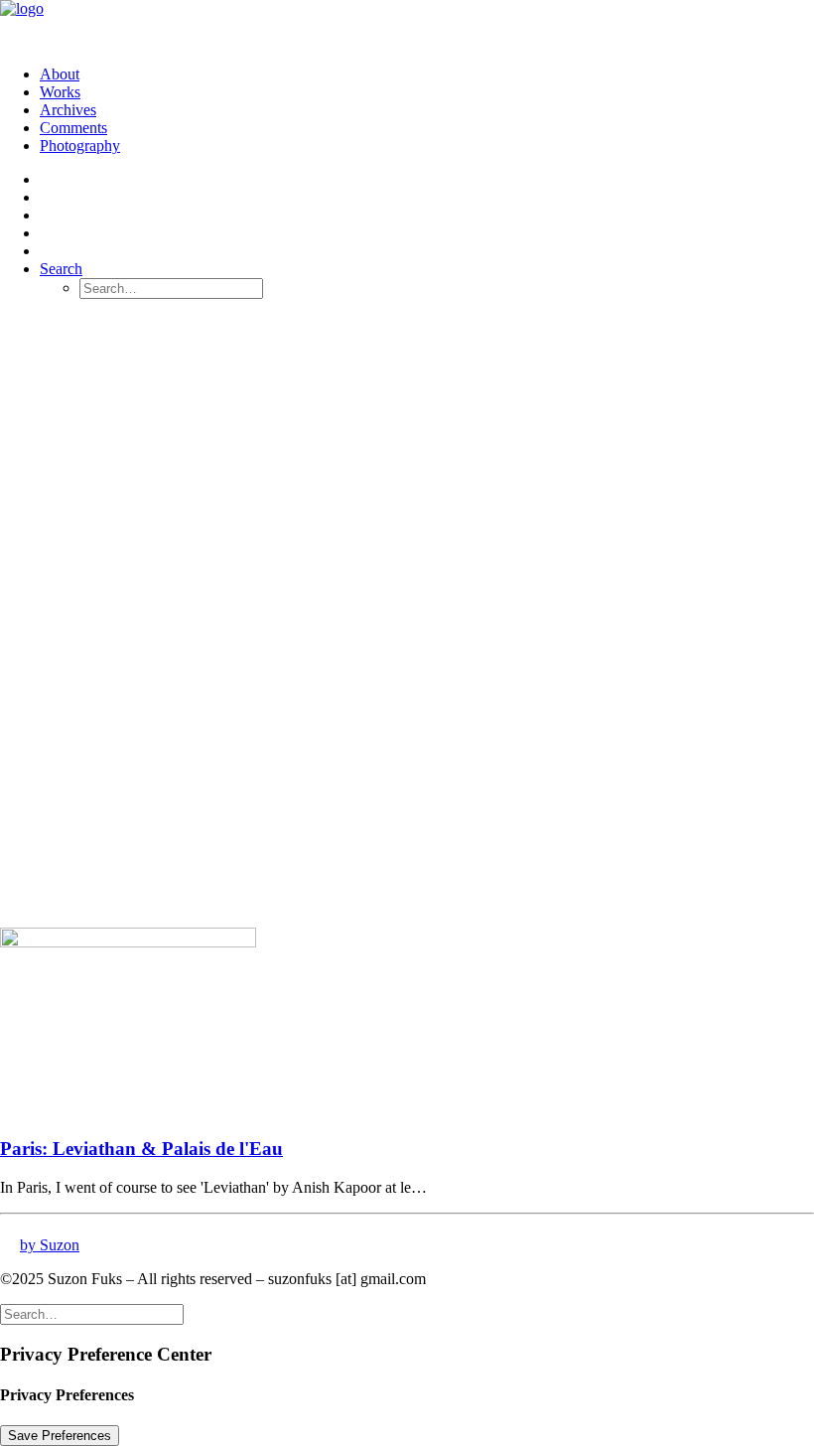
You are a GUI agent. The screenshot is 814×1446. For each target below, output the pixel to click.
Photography (80, 145)
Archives (68, 109)
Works (60, 91)
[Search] (92, 1313)
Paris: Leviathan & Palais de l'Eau (141, 1148)
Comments (73, 127)
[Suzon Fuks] (407, 25)
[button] (61, 268)
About (59, 74)
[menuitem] (427, 74)
